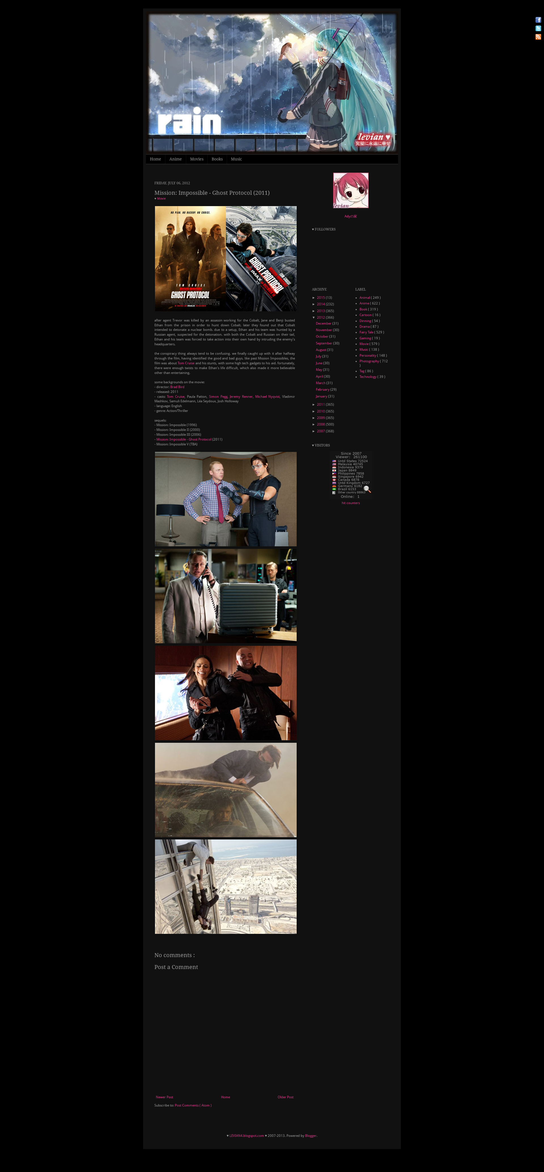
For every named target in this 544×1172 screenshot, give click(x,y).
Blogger (310, 1136)
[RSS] (538, 37)
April (320, 376)
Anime (175, 159)
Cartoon (366, 315)
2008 (321, 424)
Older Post (286, 1097)
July (319, 356)
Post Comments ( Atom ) (193, 1105)
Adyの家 (351, 216)
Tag (362, 371)
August (321, 350)
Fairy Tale (367, 332)
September (324, 343)
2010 (321, 411)
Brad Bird (177, 387)
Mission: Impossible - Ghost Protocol (183, 439)
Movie (161, 198)
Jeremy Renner (241, 397)
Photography (370, 361)
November (324, 330)
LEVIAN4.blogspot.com (247, 1136)
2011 (321, 405)
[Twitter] (538, 29)
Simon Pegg (218, 397)
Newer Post (164, 1097)
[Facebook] (538, 20)
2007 (321, 431)
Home (155, 159)
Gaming (366, 338)
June (319, 363)
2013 (321, 311)
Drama (365, 327)
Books (217, 159)
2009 (321, 418)
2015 (321, 298)
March (321, 383)
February (323, 390)
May (319, 370)
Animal (365, 298)
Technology (368, 377)
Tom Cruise (186, 363)
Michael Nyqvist (267, 397)
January (322, 396)
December (324, 323)
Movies (196, 159)
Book (364, 309)
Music (236, 159)
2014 (321, 304)
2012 (321, 318)
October (322, 337)
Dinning (366, 321)
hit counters (351, 503)
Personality (368, 355)
